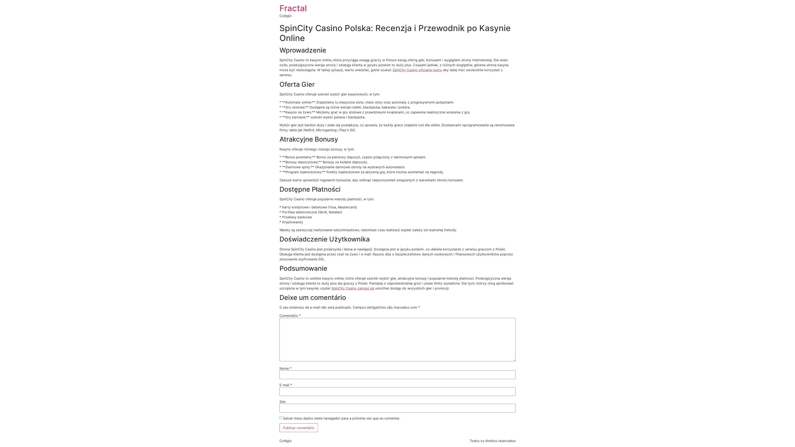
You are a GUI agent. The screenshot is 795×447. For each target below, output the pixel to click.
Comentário (290, 315)
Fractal (293, 8)
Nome (285, 368)
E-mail (285, 385)
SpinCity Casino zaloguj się (352, 288)
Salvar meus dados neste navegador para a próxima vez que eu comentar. (341, 418)
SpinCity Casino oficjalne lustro (417, 70)
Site (282, 401)
